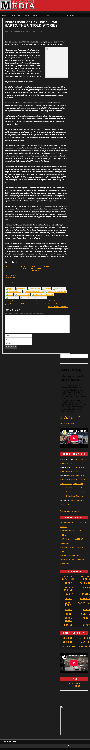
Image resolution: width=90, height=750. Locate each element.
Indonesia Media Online (14, 746)
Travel (68, 624)
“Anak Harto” (47, 266)
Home (4, 15)
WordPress (85, 746)
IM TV (60, 15)
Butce (68, 583)
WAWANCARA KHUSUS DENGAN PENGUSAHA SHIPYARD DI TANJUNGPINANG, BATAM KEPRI (72, 479)
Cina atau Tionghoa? (74, 684)
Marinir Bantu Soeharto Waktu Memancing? (35, 268)
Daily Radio (49, 15)
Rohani (68, 613)
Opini (68, 609)
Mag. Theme (71, 746)
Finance (68, 594)
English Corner (68, 588)
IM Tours (37, 15)
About (26, 15)
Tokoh (26, 31)
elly (12, 31)
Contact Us (15, 15)
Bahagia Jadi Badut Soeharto (23, 267)
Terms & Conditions (9, 742)
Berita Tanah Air (19, 31)
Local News (68, 604)
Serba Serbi (68, 619)
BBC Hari (68, 642)
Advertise (70, 15)
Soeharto (32, 31)
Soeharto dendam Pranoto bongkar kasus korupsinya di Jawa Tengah (10, 279)
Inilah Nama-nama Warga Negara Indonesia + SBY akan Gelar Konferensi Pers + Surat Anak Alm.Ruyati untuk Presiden (52, 304)
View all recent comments (69, 511)
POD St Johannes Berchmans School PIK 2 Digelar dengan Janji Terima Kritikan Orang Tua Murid (73, 492)
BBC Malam (68, 646)
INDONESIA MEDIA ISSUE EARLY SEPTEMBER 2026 (71, 417)
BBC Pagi (68, 638)
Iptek (68, 598)
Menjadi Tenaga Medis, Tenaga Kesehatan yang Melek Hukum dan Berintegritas (72, 559)
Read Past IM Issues (67, 423)
